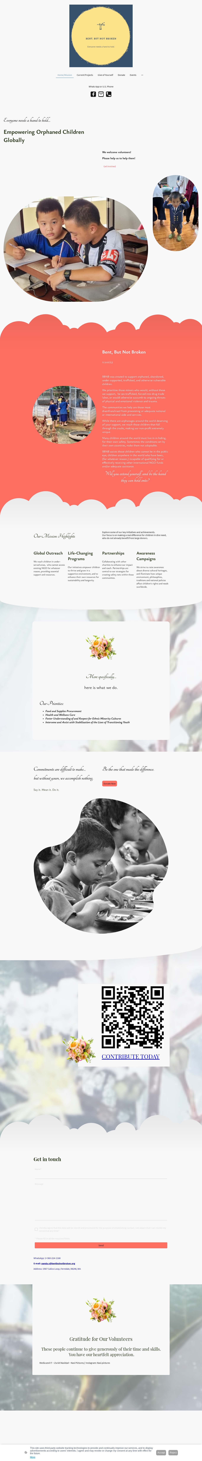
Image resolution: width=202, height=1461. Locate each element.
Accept (161, 1452)
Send (101, 1245)
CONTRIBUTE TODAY (131, 1056)
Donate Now (110, 783)
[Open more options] (142, 75)
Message (39, 1183)
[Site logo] (101, 36)
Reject (173, 1452)
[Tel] (108, 94)
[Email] (101, 94)
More (32, 1457)
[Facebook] (93, 94)
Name (38, 1169)
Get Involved (110, 166)
